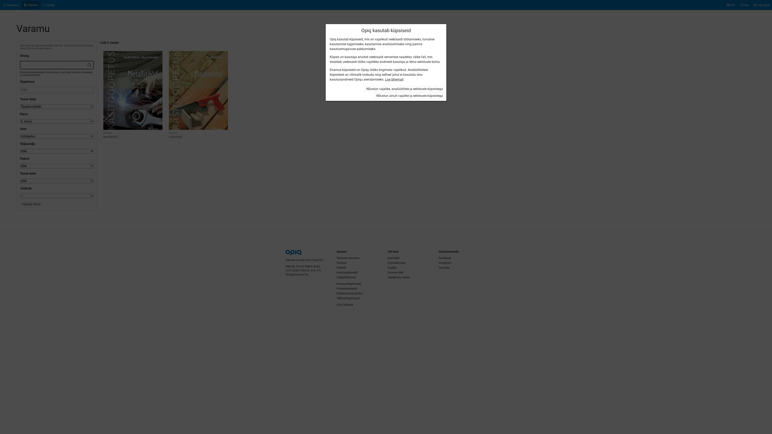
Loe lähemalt (394, 79)
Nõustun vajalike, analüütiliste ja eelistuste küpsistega (404, 89)
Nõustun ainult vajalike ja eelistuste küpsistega (409, 96)
